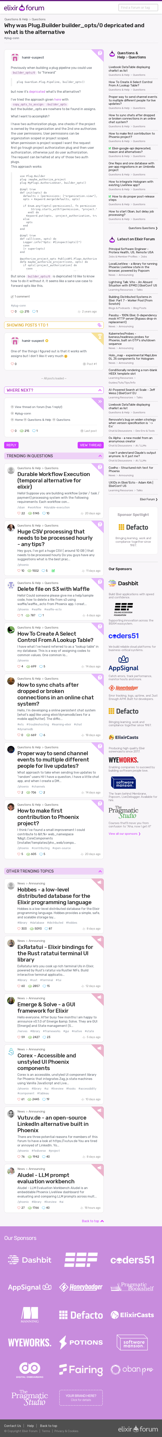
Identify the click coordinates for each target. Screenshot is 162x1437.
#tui (58, 980)
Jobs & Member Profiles (123, 256)
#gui (66, 1031)
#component (25, 1093)
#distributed (55, 922)
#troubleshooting (37, 724)
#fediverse (39, 1151)
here (57, 99)
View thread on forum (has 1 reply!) (38, 407)
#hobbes (71, 922)
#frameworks (51, 1031)
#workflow (34, 507)
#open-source (61, 848)
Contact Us (12, 1426)
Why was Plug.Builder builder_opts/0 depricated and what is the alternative (74, 28)
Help (30, 1426)
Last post (91, 431)
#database (37, 922)
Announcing (37, 883)
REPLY (11, 445)
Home (19, 420)
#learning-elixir (61, 724)
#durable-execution (57, 507)
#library (22, 922)
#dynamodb (25, 729)
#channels (38, 786)
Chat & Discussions (120, 430)
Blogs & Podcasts (119, 308)
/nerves (22, 1031)
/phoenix (23, 565)
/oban (21, 507)
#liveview (57, 1088)
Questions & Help (16, 19)
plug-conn (24, 413)
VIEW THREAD (90, 445)
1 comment (22, 296)
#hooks (71, 1088)
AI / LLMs (141, 445)
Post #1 (92, 364)
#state (89, 1031)
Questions (39, 19)
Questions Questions (142, 228)
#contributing (41, 848)
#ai (61, 1202)
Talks (140, 289)
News (21, 883)
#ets (20, 724)
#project (54, 1151)
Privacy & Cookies (66, 1431)
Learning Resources (121, 289)
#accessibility (87, 1088)
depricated (37, 92)
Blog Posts (139, 308)
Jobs (144, 256)
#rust (33, 980)
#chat (78, 724)
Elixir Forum (145, 239)
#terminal (46, 980)
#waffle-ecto (53, 609)
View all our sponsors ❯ (125, 833)
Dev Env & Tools (145, 430)
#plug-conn (11, 38)
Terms (46, 1431)
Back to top (90, 1221)
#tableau (43, 1093)
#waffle (36, 609)
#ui (46, 1088)
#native (77, 1031)
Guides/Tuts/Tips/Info (122, 382)
